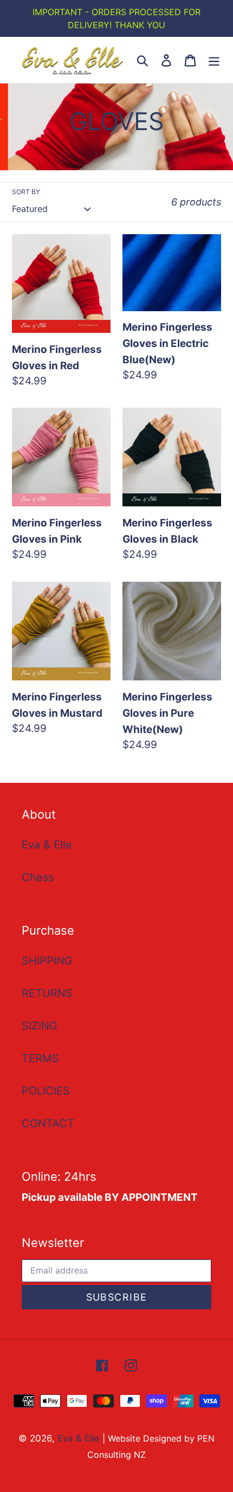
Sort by (26, 192)
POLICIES (46, 1090)
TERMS (40, 1058)
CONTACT (48, 1123)
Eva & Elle (47, 844)
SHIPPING (47, 960)
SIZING (39, 1025)
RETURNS (47, 993)
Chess (38, 877)
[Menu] (214, 59)
